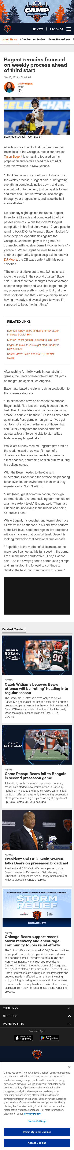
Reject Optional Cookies (37, 1131)
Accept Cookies (37, 1142)
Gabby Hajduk (25, 83)
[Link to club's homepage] (7, 27)
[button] (37, 595)
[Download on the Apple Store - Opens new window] (23, 1038)
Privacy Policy (32, 1113)
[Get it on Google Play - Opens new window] (49, 1039)
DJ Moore (10, 259)
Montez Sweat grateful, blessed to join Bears (33, 339)
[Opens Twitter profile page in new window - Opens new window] (20, 91)
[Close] (69, 1067)
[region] (37, 1106)
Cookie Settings (37, 1121)
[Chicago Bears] (37, 1055)
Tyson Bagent (13, 156)
